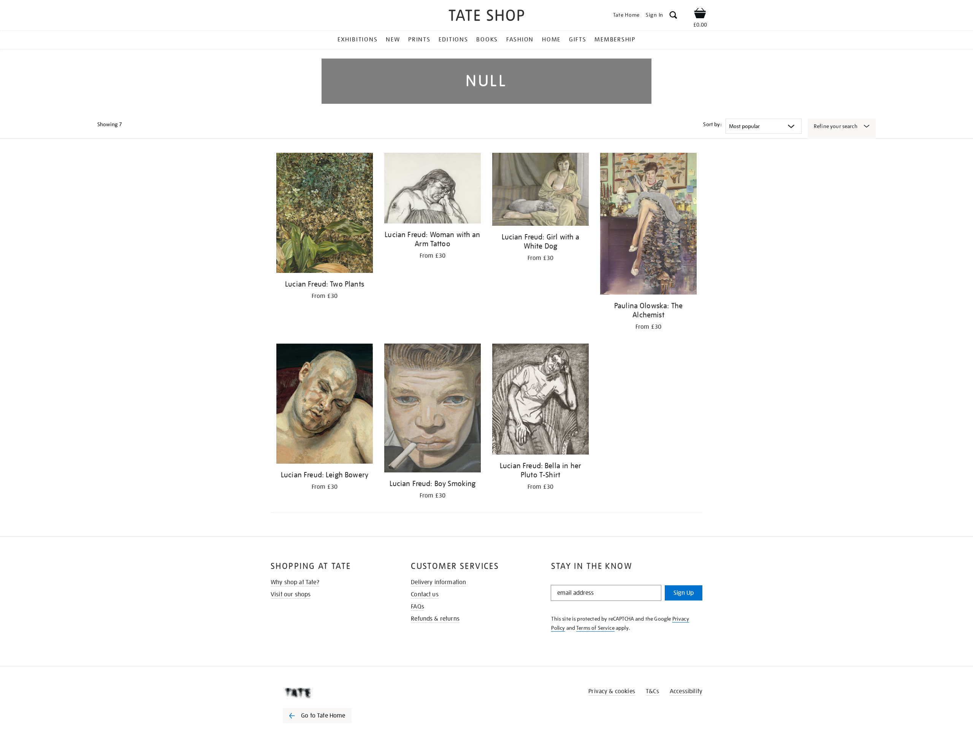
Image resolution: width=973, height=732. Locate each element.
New (393, 39)
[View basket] (700, 14)
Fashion (520, 39)
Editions (453, 39)
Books (487, 39)
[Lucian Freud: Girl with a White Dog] (540, 190)
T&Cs (652, 691)
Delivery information (438, 582)
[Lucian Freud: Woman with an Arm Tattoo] (432, 189)
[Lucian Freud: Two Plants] (324, 214)
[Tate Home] (331, 693)
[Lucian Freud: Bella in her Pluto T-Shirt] (540, 400)
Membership (614, 39)
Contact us (425, 594)
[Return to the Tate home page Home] (486, 17)
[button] (673, 16)
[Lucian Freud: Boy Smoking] (432, 409)
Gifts (577, 39)
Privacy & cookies (611, 691)
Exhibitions (357, 39)
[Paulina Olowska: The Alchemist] (648, 225)
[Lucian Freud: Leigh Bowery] (324, 405)
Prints (419, 39)
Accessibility (686, 691)
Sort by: (712, 124)
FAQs (417, 606)
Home (551, 39)
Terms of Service (595, 627)
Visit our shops (291, 594)
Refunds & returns (435, 619)
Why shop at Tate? (295, 582)
